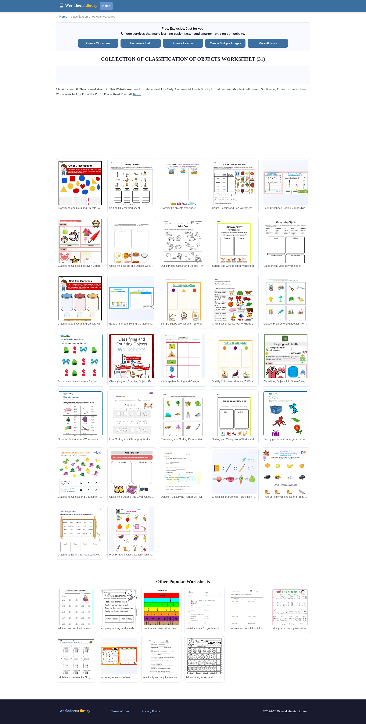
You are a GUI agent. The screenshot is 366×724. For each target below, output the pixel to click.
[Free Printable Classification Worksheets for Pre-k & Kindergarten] (131, 532)
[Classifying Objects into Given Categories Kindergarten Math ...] (80, 248)
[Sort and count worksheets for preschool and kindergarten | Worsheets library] (80, 362)
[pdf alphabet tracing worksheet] (290, 614)
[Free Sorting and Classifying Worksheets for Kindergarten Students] (131, 423)
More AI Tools (268, 43)
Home (106, 5)
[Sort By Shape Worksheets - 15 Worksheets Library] (183, 305)
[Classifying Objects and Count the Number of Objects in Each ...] (80, 480)
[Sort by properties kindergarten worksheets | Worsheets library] (285, 420)
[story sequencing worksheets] (119, 612)
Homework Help (140, 43)
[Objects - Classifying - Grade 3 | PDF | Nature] (183, 479)
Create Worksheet (98, 43)
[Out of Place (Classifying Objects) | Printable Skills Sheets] (183, 247)
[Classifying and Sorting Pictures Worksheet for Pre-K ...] (183, 420)
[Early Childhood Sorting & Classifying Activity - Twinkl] (285, 182)
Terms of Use (120, 711)
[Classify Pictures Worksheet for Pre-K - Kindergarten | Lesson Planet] (285, 305)
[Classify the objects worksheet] (183, 189)
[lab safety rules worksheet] (119, 656)
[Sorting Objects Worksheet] (131, 189)
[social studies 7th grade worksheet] (204, 614)
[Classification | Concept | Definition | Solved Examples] (234, 471)
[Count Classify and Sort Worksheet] (234, 189)
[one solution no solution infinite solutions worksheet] (247, 612)
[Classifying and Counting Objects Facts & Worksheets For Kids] (80, 190)
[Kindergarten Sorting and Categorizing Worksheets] (183, 358)
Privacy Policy (150, 711)
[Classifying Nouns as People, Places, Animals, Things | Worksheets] (80, 538)
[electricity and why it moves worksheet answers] (161, 662)
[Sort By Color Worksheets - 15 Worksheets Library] (234, 362)
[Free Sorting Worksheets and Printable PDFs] (285, 481)
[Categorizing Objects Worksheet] (285, 247)
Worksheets (74, 711)
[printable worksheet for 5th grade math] (76, 661)
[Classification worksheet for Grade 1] (234, 304)
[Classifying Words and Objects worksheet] (131, 247)
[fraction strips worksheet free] (161, 612)
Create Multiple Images (225, 43)
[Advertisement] (183, 129)
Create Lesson (183, 43)
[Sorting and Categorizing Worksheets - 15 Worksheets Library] (234, 247)
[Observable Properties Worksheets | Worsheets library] (80, 420)
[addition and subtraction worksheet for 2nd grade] (76, 612)
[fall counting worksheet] (204, 661)
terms (137, 94)
